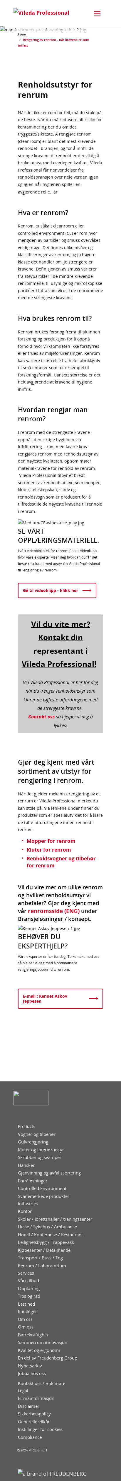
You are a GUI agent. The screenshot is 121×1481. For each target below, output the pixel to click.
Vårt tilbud (28, 1280)
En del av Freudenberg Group (47, 1358)
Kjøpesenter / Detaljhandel (45, 1250)
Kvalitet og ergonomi (39, 1350)
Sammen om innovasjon (42, 1342)
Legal (23, 1390)
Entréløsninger (32, 1181)
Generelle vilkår (34, 1422)
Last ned (26, 1304)
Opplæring (29, 1288)
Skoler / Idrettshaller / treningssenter (55, 1219)
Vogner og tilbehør (37, 1134)
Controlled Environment (42, 1188)
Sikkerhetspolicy (34, 1414)
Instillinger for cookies (40, 1429)
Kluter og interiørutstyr (41, 1150)
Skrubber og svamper (39, 1157)
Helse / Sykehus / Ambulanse (47, 1227)
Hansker (26, 1165)
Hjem (22, 34)
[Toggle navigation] (97, 14)
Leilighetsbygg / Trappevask (46, 1242)
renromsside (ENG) (54, 911)
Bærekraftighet (33, 1335)
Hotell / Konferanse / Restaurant (50, 1234)
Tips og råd (29, 1296)
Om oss (25, 1319)
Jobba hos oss (32, 1373)
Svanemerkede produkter (43, 1196)
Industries (28, 1203)
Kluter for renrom (49, 849)
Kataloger (27, 1311)
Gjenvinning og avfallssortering (49, 1173)
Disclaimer (28, 1406)
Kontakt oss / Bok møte (41, 1383)
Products (26, 1126)
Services (26, 1273)
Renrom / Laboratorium (42, 1265)
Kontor (25, 1211)
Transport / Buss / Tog (40, 1258)
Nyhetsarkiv (30, 1366)
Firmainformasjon (36, 1398)
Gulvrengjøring (33, 1142)
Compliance (30, 1437)
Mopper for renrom (51, 841)
